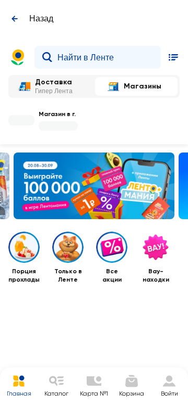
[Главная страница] (17, 57)
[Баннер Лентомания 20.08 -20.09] (94, 186)
